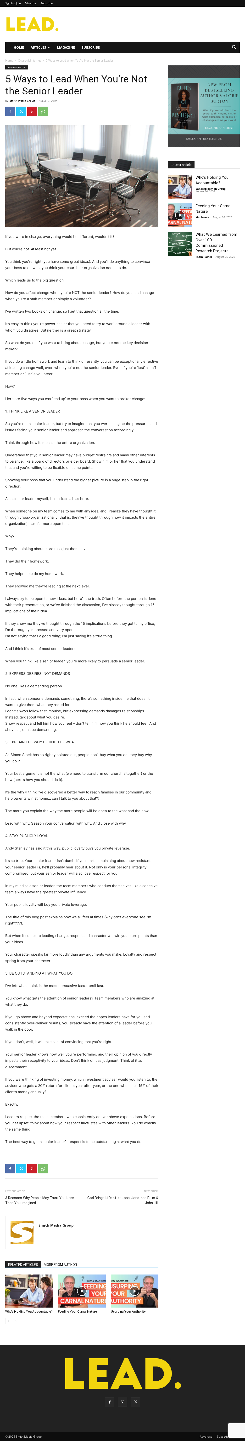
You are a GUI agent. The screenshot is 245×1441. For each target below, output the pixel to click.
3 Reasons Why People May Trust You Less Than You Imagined (39, 1200)
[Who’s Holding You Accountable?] (29, 1291)
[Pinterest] (32, 111)
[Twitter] (21, 111)
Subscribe (47, 3)
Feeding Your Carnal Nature (77, 1311)
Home (19, 47)
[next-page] (16, 1321)
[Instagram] (122, 1402)
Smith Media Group (22, 100)
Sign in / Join (13, 3)
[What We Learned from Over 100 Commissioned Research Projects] (180, 244)
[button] (234, 48)
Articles (38, 47)
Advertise (30, 3)
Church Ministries (29, 60)
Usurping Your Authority (128, 1311)
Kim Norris (202, 217)
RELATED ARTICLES (23, 1265)
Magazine (66, 47)
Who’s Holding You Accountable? (29, 1311)
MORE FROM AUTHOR (60, 1265)
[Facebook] (10, 111)
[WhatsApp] (43, 111)
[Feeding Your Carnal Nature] (82, 1291)
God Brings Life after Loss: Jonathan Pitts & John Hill (122, 1200)
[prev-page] (8, 1321)
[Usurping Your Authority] (134, 1291)
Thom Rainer (203, 256)
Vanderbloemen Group (210, 188)
